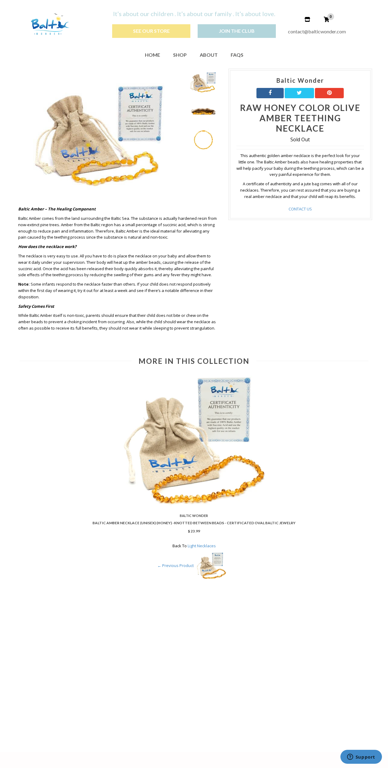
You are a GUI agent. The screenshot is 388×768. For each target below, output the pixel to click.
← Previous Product (175, 565)
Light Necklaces (202, 545)
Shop (180, 55)
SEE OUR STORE (151, 31)
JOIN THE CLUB (237, 31)
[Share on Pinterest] (329, 93)
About (209, 55)
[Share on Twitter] (299, 93)
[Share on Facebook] (270, 93)
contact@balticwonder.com (317, 31)
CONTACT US (300, 209)
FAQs (237, 55)
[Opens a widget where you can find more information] (361, 757)
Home (152, 55)
